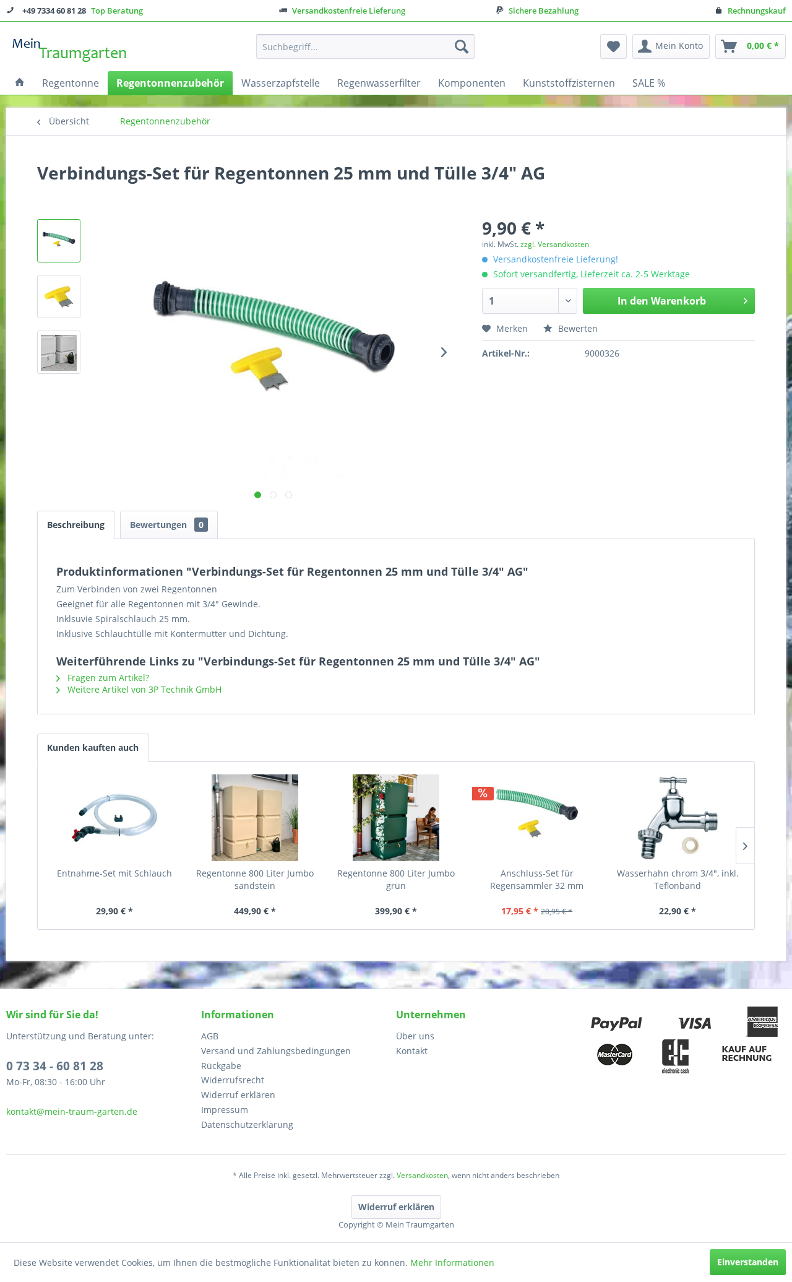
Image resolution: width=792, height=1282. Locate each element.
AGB (209, 1036)
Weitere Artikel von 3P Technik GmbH (143, 689)
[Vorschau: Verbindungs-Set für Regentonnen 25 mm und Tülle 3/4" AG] (58, 240)
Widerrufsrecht (232, 1080)
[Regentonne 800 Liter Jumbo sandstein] (255, 817)
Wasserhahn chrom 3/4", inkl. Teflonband (678, 879)
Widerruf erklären (238, 1095)
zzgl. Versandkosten (554, 244)
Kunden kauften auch (93, 747)
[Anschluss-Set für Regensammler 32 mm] (537, 817)
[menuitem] (365, 46)
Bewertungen (167, 525)
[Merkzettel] (613, 46)
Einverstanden (747, 1262)
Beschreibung (76, 525)
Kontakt (412, 1051)
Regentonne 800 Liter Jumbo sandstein (255, 879)
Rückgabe (221, 1066)
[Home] (19, 83)
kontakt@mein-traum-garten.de (71, 1111)
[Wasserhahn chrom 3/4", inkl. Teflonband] (677, 817)
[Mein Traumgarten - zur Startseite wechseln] (69, 49)
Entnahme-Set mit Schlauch (114, 873)
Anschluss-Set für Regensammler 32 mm (536, 879)
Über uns (415, 1036)
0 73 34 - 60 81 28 (54, 1066)
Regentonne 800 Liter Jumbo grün (396, 879)
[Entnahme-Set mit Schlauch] (114, 817)
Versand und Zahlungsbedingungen (276, 1051)
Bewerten (577, 328)
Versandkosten (422, 1175)
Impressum (224, 1109)
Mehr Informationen (452, 1262)
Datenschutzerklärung (247, 1124)
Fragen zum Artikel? (107, 677)
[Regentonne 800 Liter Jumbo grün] (396, 817)
